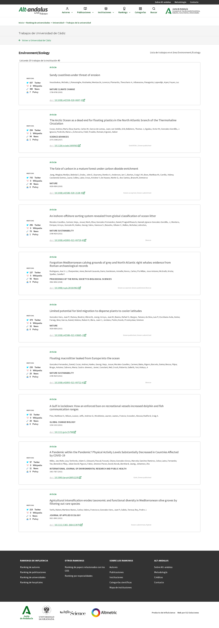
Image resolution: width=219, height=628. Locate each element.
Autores (66, 12)
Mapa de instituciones (121, 587)
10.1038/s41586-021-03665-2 (69, 335)
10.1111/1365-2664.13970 (67, 524)
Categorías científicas (121, 582)
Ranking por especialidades (79, 575)
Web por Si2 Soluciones (188, 612)
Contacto (194, 2)
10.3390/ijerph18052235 (67, 477)
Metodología (180, 2)
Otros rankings (74, 560)
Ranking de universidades (33, 577)
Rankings (123, 12)
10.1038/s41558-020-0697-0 (69, 100)
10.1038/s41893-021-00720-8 (69, 240)
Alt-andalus (161, 560)
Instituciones (104, 12)
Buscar (153, 12)
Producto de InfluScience (163, 612)
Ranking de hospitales (31, 582)
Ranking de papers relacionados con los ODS (85, 569)
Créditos (158, 577)
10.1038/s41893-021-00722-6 (69, 382)
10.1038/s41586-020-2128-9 (69, 192)
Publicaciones (84, 12)
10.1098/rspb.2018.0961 (67, 287)
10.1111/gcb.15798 (64, 432)
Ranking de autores (30, 567)
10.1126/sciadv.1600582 (66, 145)
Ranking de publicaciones (33, 572)
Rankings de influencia (34, 560)
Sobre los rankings (121, 560)
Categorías (140, 12)
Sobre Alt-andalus (163, 2)
